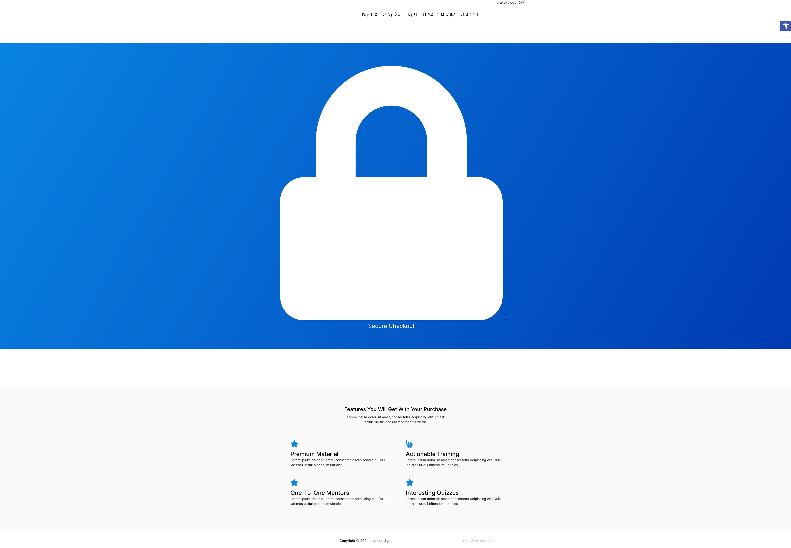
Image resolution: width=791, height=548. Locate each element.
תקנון (411, 14)
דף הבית (469, 14)
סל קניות (391, 14)
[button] (785, 26)
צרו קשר (369, 14)
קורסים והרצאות (439, 14)
